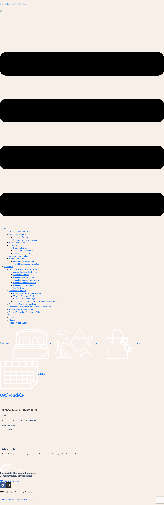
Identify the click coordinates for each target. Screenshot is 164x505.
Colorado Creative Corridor (20, 232)
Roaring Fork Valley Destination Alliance (26, 312)
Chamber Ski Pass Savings (24, 285)
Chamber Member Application (26, 280)
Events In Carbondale (18, 234)
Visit (6, 229)
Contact (12, 317)
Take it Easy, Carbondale (23, 250)
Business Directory (21, 274)
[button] (82, 134)
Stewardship (14, 245)
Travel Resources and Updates (26, 264)
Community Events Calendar (25, 240)
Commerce (8, 266)
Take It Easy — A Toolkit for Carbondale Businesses (35, 301)
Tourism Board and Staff (23, 296)
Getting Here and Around (23, 261)
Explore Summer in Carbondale (13, 4)
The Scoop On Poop (21, 253)
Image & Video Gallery (18, 323)
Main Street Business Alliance (21, 309)
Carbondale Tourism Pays (24, 299)
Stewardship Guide (21, 248)
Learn (6, 315)
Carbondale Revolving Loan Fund (22, 304)
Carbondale (12, 395)
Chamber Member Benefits (24, 282)
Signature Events (20, 237)
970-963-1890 (5, 481)
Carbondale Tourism (17, 290)
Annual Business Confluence (25, 272)
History (12, 320)
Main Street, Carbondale (19, 242)
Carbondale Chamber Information (23, 269)
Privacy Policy (28, 499)
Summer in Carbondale (18, 256)
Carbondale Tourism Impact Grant (27, 293)
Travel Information (17, 258)
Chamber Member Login (10, 499)
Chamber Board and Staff (23, 277)
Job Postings (18, 288)
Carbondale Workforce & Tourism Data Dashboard (30, 307)
